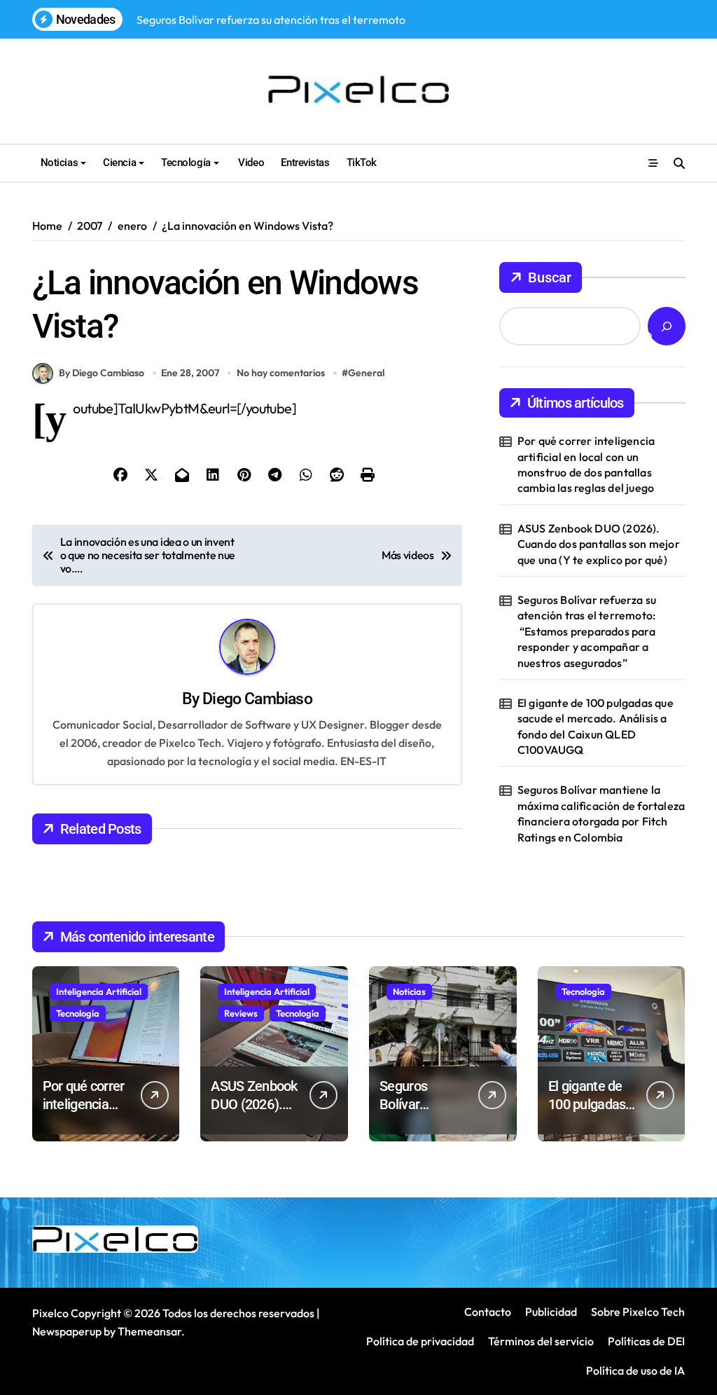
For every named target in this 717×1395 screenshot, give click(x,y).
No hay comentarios (281, 372)
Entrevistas (305, 162)
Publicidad (551, 1312)
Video (250, 162)
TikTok (362, 162)
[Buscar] (666, 326)
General (366, 372)
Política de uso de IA (634, 1370)
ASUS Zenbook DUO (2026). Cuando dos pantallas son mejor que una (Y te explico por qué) (598, 544)
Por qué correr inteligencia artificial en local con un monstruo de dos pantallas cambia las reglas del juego (586, 464)
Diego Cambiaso (257, 698)
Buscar (549, 277)
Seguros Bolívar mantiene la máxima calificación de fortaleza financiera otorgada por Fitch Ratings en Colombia (601, 813)
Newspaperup (67, 1331)
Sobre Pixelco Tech (638, 1312)
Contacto (487, 1312)
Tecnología (185, 162)
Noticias (59, 162)
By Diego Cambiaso (101, 372)
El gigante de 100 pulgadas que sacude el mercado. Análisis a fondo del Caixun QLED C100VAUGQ (595, 726)
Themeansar (149, 1331)
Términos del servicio (541, 1341)
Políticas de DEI (646, 1341)
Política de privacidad (420, 1341)
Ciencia (119, 162)
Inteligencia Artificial (98, 991)
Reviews (241, 1013)
